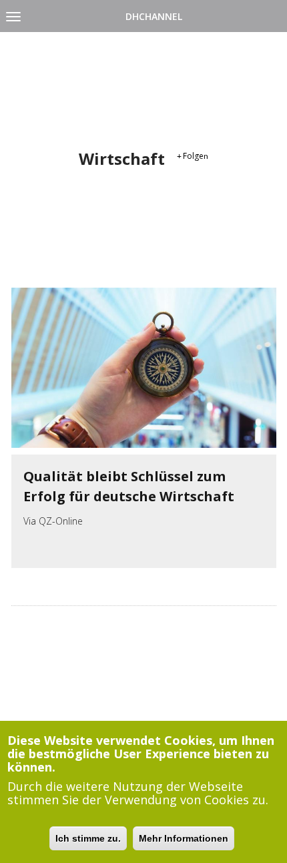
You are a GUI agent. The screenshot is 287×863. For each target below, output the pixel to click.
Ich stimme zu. (88, 838)
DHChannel (153, 16)
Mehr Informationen (183, 838)
